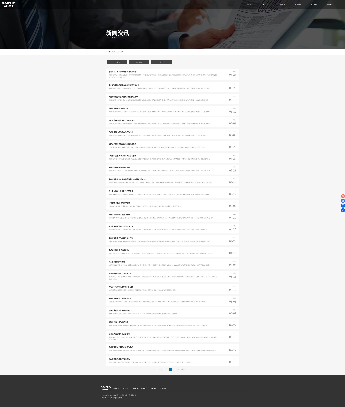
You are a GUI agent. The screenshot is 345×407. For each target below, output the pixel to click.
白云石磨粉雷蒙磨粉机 (117, 262)
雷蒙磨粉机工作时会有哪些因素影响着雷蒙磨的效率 (127, 179)
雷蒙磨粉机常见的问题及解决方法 (121, 238)
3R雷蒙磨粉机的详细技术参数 (119, 203)
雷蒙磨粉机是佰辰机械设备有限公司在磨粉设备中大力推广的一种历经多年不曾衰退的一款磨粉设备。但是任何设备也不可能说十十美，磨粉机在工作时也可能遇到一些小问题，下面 (159, 241)
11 (174, 369)
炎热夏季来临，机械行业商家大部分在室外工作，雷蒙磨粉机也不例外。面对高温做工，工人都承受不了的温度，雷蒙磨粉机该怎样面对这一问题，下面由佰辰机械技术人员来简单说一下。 (161, 88)
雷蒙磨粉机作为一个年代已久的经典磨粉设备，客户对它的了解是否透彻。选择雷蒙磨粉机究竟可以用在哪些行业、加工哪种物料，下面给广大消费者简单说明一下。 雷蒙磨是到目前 (159, 159)
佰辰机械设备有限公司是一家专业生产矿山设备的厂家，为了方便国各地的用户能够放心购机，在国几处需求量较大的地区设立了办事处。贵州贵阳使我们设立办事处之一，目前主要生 (160, 112)
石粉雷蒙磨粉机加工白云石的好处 (121, 132)
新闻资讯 (117, 33)
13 (182, 369)
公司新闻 (117, 62)
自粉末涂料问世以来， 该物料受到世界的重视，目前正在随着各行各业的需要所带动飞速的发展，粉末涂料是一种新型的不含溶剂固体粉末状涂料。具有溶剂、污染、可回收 (157, 147)
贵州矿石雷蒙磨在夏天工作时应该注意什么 (124, 85)
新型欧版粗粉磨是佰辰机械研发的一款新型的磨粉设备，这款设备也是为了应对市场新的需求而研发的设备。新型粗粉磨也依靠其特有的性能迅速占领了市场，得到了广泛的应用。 (158, 325)
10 (170, 369)
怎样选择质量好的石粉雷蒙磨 (119, 167)
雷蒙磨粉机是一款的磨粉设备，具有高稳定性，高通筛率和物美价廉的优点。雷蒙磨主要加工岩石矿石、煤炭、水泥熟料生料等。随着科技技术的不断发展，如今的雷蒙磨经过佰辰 (158, 100)
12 (178, 369)
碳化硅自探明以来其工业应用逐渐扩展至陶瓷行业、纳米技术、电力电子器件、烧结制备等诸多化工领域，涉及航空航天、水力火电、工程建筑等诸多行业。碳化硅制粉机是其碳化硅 (159, 194)
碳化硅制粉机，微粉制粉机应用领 (121, 191)
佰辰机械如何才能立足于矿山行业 (121, 226)
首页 (109, 51)
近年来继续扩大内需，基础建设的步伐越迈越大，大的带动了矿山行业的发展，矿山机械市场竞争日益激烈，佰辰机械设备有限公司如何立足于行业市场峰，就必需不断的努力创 (158, 229)
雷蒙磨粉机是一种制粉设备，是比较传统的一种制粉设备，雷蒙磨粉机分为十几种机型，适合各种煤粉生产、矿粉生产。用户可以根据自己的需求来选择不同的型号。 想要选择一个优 (159, 170)
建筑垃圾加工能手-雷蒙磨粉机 (119, 215)
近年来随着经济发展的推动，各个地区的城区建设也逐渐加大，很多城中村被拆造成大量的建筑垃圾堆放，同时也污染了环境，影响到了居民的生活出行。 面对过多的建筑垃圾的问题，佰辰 (161, 218)
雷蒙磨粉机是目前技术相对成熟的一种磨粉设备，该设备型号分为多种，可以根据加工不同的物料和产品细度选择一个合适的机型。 (145, 206)
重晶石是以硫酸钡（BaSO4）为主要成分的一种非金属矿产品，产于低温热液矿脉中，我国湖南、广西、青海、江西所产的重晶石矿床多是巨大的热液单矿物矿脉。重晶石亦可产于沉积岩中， (162, 253)
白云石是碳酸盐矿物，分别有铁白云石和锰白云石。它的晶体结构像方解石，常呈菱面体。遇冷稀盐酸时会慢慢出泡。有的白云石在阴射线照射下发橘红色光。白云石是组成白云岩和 (159, 265)
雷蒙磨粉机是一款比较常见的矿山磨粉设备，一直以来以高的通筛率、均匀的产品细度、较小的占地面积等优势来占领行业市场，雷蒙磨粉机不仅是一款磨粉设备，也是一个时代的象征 (160, 123)
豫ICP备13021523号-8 (108, 398)
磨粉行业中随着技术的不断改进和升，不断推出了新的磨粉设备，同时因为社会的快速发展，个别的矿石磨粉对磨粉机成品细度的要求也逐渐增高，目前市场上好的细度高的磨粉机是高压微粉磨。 (163, 350)
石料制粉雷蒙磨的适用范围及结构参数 (122, 156)
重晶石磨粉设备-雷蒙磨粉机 (119, 250)
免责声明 (119, 398)
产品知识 (161, 62)
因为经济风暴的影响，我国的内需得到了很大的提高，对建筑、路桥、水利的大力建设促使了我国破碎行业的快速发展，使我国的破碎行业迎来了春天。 (151, 362)
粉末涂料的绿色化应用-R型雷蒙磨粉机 (122, 144)
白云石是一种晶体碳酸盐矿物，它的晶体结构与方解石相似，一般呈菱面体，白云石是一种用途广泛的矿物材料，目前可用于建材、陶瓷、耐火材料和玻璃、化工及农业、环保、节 (158, 135)
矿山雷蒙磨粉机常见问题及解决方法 (122, 120)
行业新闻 (139, 62)
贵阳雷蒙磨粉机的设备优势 (118, 108)
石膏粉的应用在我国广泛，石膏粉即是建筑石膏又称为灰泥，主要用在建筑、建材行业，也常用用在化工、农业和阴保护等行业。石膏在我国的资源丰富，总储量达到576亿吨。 (157, 302)
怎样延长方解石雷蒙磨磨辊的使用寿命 (122, 72)
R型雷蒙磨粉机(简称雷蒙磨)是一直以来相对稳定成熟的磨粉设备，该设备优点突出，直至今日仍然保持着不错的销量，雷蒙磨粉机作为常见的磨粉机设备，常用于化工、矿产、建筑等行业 (160, 182)
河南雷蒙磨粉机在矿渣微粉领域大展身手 (123, 97)
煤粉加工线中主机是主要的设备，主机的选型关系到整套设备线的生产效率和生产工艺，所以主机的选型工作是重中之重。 (143, 290)
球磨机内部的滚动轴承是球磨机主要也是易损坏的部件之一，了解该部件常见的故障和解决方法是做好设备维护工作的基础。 (143, 313)
